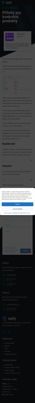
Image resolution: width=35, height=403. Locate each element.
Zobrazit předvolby (17, 209)
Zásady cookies (7, 212)
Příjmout (17, 204)
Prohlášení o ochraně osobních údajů (21, 212)
